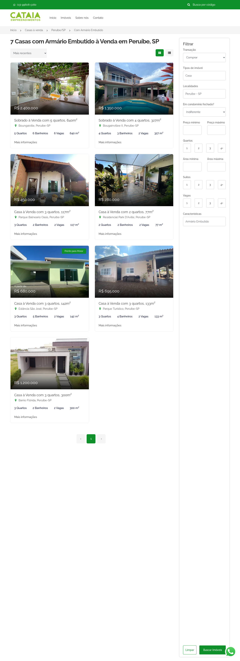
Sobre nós (81, 17)
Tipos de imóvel (193, 67)
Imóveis (66, 17)
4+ (221, 148)
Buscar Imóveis (212, 649)
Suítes (186, 177)
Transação (189, 49)
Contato (98, 17)
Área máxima (215, 158)
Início (53, 17)
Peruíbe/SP (58, 30)
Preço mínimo (191, 122)
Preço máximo (216, 122)
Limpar (189, 649)
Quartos (188, 140)
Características (192, 213)
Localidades (190, 86)
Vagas (187, 195)
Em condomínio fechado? (198, 104)
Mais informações (25, 142)
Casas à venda (34, 30)
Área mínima (190, 158)
